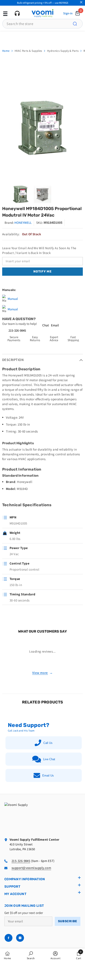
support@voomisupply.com (31, 868)
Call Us (48, 743)
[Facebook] (8, 938)
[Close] (81, 2)
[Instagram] (20, 938)
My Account (15, 894)
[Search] (77, 23)
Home (6, 51)
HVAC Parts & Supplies (28, 51)
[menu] (4, 13)
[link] (30, 955)
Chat (45, 325)
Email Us (48, 775)
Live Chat (49, 759)
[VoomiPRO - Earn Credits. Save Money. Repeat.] (42, 37)
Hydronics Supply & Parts (62, 51)
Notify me (42, 271)
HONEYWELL (23, 222)
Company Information (24, 879)
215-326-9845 (17, 330)
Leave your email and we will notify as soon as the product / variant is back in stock (39, 250)
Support (12, 887)
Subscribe (67, 921)
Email (55, 325)
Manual (13, 299)
